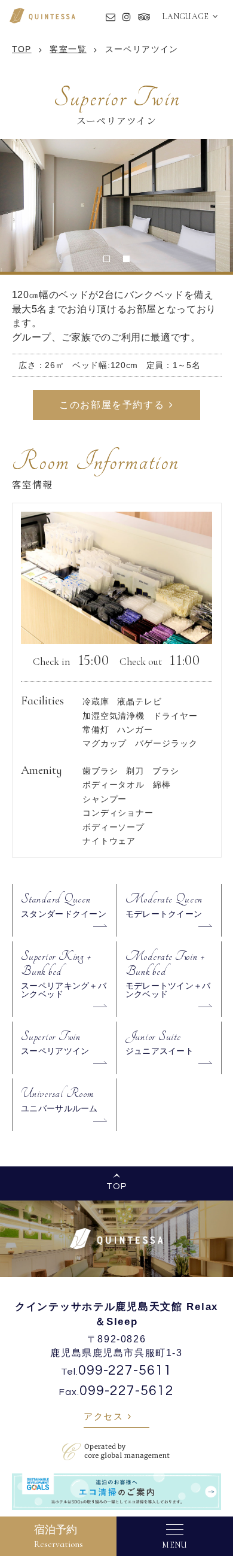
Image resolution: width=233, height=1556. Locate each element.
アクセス (103, 1416)
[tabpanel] (116, 205)
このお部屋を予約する (111, 405)
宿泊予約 (58, 1536)
